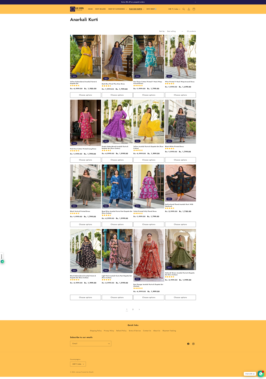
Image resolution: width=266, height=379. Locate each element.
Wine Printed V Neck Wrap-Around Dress (180, 82)
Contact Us (147, 331)
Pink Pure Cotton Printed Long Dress (83, 149)
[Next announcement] (195, 2)
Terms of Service (135, 331)
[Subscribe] (108, 343)
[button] (117, 9)
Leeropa (78, 372)
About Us (156, 331)
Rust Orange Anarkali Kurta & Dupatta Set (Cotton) (148, 285)
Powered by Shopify (87, 372)
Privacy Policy (109, 331)
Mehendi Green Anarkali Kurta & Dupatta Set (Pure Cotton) (180, 274)
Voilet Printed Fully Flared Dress (145, 211)
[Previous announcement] (70, 2)
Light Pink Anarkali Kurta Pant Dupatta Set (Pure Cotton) (117, 277)
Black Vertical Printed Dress (80, 211)
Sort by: (162, 31)
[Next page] (139, 309)
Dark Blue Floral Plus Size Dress (113, 84)
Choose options (85, 95)
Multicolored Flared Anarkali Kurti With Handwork (179, 205)
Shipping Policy (96, 331)
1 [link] (126, 309)
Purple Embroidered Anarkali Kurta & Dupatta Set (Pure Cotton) (115, 147)
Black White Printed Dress (174, 146)
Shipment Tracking (169, 331)
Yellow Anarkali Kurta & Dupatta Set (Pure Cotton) (148, 147)
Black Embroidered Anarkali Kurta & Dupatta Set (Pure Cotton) (83, 277)
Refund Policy (121, 331)
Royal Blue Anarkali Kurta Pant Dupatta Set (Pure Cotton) (117, 212)
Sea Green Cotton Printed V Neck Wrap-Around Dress (147, 83)
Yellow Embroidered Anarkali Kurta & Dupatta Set (83, 83)
